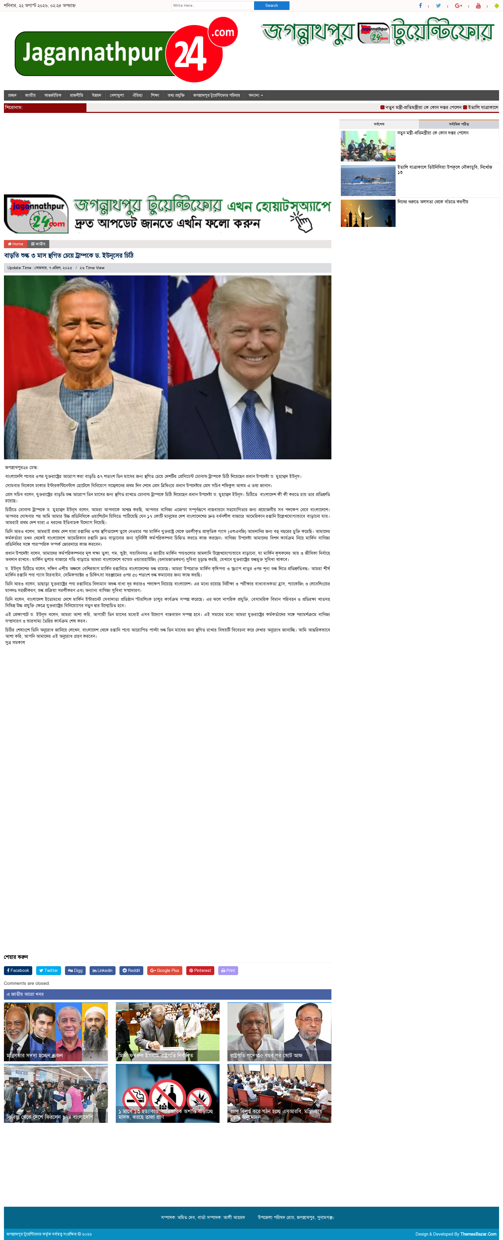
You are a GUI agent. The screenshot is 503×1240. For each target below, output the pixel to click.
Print (230, 970)
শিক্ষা (155, 95)
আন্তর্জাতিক (52, 95)
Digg (78, 970)
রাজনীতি (76, 95)
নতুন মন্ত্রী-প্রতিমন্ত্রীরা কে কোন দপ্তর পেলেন (396, 107)
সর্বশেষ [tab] (379, 124)
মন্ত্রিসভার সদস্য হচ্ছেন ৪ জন (35, 1055)
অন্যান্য (254, 95)
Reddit (133, 970)
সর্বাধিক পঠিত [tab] (459, 124)
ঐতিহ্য (138, 95)
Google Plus (167, 970)
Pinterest (202, 970)
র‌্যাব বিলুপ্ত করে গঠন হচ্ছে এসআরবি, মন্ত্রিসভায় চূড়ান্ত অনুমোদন (276, 1114)
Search (271, 5)
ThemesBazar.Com (478, 1234)
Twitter (50, 970)
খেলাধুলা (117, 95)
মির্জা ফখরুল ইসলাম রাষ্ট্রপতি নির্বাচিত (155, 1055)
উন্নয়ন (96, 95)
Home (17, 244)
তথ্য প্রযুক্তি (176, 95)
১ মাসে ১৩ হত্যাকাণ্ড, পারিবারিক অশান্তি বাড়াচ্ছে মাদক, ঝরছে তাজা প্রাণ (165, 1114)
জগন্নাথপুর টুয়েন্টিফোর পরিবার (216, 95)
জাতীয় (30, 95)
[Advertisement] (161, 156)
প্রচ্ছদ (12, 95)
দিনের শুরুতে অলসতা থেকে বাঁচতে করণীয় (432, 202)
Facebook (19, 970)
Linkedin (104, 970)
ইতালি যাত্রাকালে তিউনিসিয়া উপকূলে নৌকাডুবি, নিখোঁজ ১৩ (444, 170)
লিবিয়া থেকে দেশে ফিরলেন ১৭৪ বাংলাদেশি (50, 1117)
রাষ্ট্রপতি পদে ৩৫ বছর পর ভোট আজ (266, 1055)
